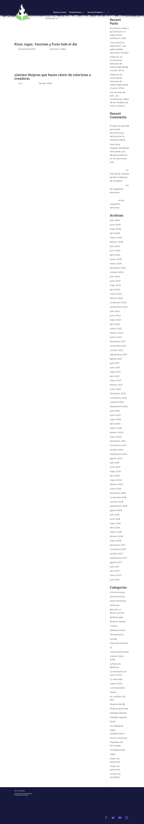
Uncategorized (117, 750)
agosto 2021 (116, 359)
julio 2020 (115, 411)
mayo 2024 (115, 285)
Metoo (113, 692)
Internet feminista (94, 12)
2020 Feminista (118, 601)
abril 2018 (115, 527)
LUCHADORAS (117, 688)
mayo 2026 (115, 229)
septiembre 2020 (119, 406)
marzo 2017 (116, 575)
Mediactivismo (75, 12)
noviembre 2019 (118, 445)
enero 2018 (115, 540)
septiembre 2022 (119, 307)
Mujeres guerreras (119, 708)
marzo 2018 (116, 532)
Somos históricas (118, 738)
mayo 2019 (115, 471)
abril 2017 (115, 571)
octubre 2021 (116, 350)
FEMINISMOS (117, 634)
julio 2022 (115, 311)
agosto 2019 (116, 458)
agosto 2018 (116, 510)
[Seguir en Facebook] (106, 818)
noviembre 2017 (118, 549)
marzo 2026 (116, 237)
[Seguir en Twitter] (113, 818)
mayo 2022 (115, 320)
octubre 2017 (116, 553)
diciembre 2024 (118, 268)
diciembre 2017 (117, 545)
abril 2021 (115, 376)
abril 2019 (115, 475)
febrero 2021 (116, 385)
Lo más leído (116, 679)
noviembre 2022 (118, 302)
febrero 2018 (116, 536)
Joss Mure (115, 144)
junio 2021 (115, 367)
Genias (113, 639)
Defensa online (117, 630)
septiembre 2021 (118, 354)
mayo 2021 (115, 372)
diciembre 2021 (117, 341)
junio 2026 (115, 224)
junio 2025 (115, 250)
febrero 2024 (116, 298)
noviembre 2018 (118, 497)
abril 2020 (115, 423)
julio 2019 (114, 462)
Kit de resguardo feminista (119, 189)
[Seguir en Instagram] (127, 818)
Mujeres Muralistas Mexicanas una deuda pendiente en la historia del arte (119, 155)
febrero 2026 (116, 242)
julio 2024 (115, 276)
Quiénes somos (59, 12)
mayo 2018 (115, 523)
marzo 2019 (116, 480)
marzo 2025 (116, 259)
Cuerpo (113, 626)
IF (111, 647)
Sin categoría (116, 726)
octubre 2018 (116, 502)
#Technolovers (117, 592)
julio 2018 (114, 514)
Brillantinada (116, 617)
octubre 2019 (116, 449)
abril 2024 (115, 289)
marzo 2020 (116, 428)
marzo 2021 (116, 380)
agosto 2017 (116, 562)
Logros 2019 (116, 683)
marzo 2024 (116, 294)
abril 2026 (115, 233)
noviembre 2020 (118, 398)
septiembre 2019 (118, 454)
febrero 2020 (116, 432)
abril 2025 (115, 255)
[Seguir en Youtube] (120, 818)
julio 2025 (115, 246)
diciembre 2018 (117, 493)
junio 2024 (115, 281)
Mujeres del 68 (117, 704)
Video (113, 754)
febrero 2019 (116, 484)
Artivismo (115, 605)
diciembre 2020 (118, 393)
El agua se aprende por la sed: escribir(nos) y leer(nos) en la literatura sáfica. (119, 133)
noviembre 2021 (118, 346)
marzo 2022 (116, 328)
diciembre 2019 (117, 441)
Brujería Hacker (118, 621)
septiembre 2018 (118, 506)
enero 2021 (115, 389)
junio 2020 (115, 415)
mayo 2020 (115, 419)
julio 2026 (115, 220)
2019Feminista (117, 596)
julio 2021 (114, 363)
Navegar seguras (118, 713)
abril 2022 (115, 324)
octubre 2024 (117, 272)
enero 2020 (116, 437)
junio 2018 (115, 519)
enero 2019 (115, 488)
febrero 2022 (116, 333)
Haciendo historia (119, 643)
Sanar (113, 721)
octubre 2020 (117, 402)
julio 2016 (114, 579)
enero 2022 (116, 337)
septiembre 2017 (118, 558)
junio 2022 (115, 315)
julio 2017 (114, 566)
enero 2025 (116, 263)
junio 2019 (115, 467)
